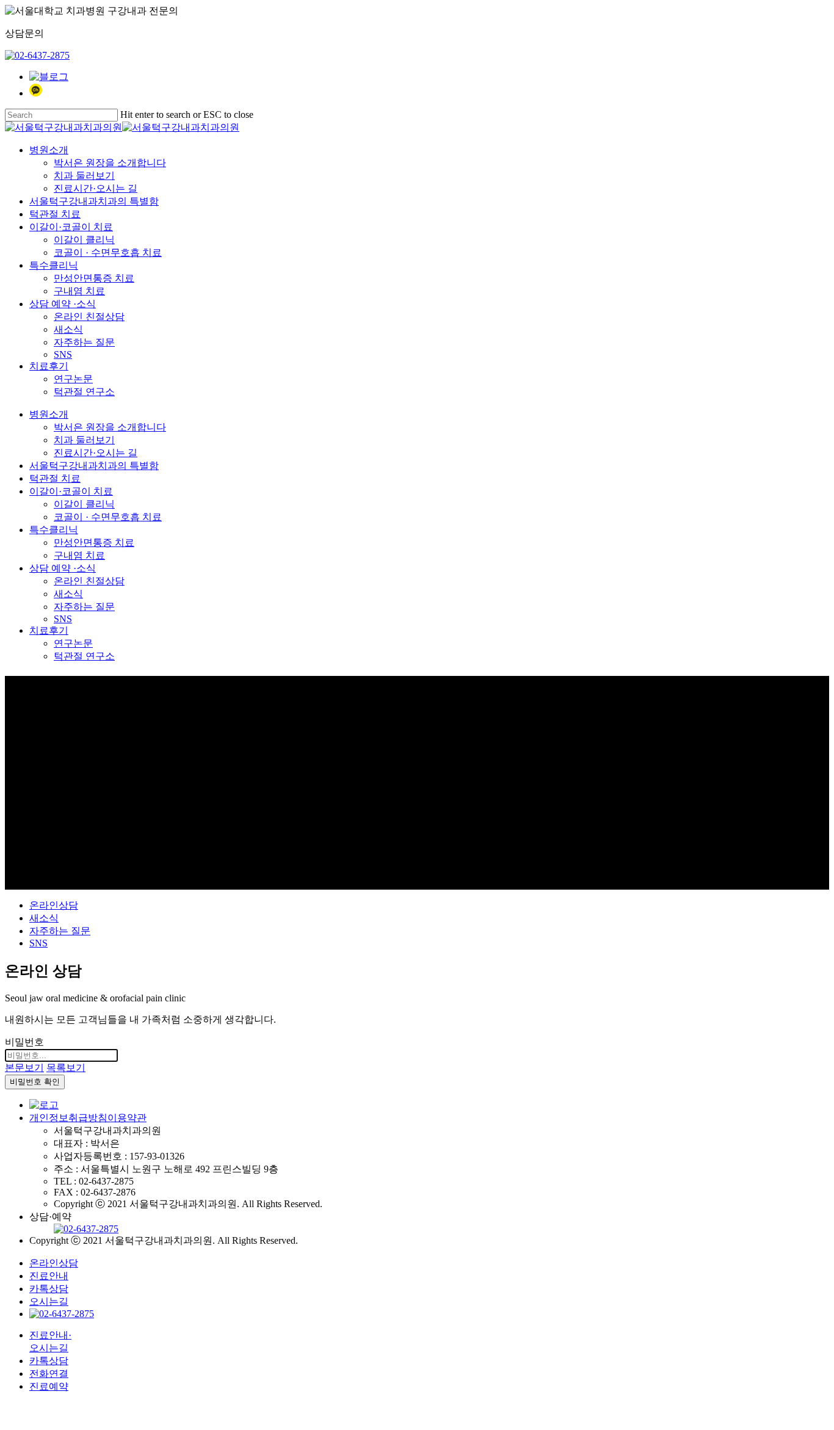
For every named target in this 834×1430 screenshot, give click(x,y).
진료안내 (48, 1276)
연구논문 (73, 643)
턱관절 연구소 (84, 656)
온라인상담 (53, 905)
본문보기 (24, 1067)
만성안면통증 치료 (94, 542)
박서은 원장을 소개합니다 (110, 427)
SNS (63, 619)
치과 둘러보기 (84, 440)
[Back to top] (8, 1408)
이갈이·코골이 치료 (71, 491)
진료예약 (48, 1386)
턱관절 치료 (55, 478)
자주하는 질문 (84, 606)
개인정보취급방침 (68, 1117)
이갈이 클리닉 (84, 504)
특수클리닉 (53, 529)
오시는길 (48, 1301)
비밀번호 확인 (35, 1081)
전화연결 (48, 1373)
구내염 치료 (79, 555)
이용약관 (127, 1117)
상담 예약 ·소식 (62, 568)
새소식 (68, 594)
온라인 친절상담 (89, 581)
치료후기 (48, 630)
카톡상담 (48, 1288)
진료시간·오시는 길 (95, 453)
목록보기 (65, 1067)
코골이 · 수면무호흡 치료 (108, 517)
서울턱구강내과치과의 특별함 (94, 465)
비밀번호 (24, 1042)
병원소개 (48, 414)
